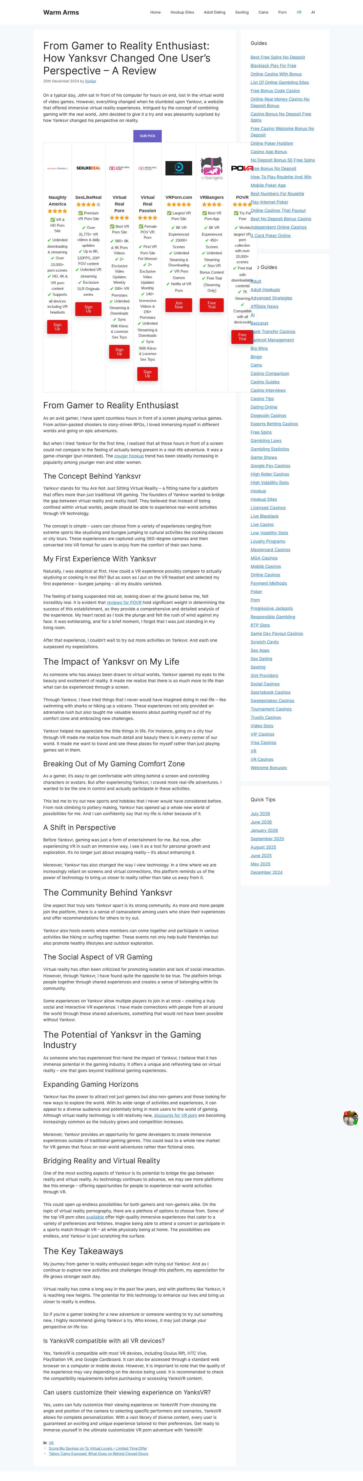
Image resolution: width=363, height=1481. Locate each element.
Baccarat (259, 323)
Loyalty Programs (268, 541)
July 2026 (260, 813)
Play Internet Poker (269, 202)
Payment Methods (269, 583)
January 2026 (264, 830)
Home (155, 12)
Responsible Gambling (273, 616)
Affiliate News (265, 306)
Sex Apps (260, 650)
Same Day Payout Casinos (277, 633)
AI (313, 12)
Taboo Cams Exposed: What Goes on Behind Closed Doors (98, 1453)
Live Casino (262, 524)
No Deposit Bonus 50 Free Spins (283, 160)
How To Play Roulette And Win (281, 176)
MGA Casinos (264, 558)
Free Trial (212, 305)
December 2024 (267, 872)
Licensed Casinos (268, 507)
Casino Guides (265, 381)
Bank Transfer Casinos (273, 331)
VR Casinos (262, 759)
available (95, 1217)
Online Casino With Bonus (276, 74)
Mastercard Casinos (270, 549)
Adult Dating (214, 12)
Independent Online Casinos (279, 227)
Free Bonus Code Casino (275, 90)
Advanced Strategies (271, 298)
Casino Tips (262, 398)
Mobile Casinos (266, 566)
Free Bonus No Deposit (273, 168)
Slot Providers (264, 675)
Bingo (256, 356)
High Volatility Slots (270, 482)
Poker (256, 591)
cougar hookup (129, 455)
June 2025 (261, 855)
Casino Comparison (270, 373)
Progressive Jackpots (272, 608)
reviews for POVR (124, 602)
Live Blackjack (265, 516)
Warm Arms (61, 12)
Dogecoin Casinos (268, 415)
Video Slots (262, 725)
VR (299, 12)
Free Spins (261, 432)
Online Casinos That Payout (278, 210)
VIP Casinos (262, 734)
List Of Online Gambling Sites (280, 82)
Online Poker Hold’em (272, 143)
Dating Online (264, 407)
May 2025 (260, 864)
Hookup (258, 490)
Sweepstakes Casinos (272, 700)
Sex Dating (261, 658)
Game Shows (264, 457)
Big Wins (259, 348)
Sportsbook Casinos (271, 692)
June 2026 (261, 822)
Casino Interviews (268, 390)
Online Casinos (265, 574)
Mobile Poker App (268, 185)
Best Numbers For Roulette (277, 193)
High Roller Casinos (270, 474)
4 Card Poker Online (271, 235)
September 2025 (267, 838)
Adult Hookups (265, 289)
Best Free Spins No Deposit (278, 57)
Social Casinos (265, 683)
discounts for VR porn (175, 1115)
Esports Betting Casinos (274, 423)
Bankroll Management (272, 339)
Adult (256, 281)
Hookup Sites (182, 12)
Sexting (242, 12)
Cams (263, 12)
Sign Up (57, 327)
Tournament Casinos (271, 709)
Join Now (179, 305)
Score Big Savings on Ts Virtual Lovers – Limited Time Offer (98, 1448)
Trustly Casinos (266, 717)
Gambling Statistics (270, 449)
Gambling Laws (266, 440)
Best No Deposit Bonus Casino (281, 218)
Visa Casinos (263, 742)
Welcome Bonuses (269, 767)
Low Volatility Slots (269, 532)
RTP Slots (260, 625)
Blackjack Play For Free (273, 65)
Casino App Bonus (269, 151)
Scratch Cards (265, 641)
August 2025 (263, 847)
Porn (282, 12)
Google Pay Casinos (270, 465)
